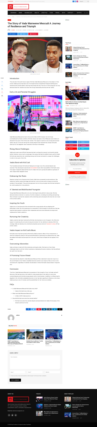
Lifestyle (44, 12)
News (20, 12)
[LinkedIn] (2, 88)
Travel (57, 12)
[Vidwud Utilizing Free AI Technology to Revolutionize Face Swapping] (68, 48)
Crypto (79, 12)
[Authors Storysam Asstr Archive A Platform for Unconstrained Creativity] (68, 74)
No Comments (40, 30)
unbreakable (34, 167)
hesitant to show (51, 224)
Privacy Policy (78, 177)
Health (37, 12)
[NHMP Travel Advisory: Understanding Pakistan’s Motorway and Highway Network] (16, 334)
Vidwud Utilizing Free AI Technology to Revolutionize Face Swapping (81, 49)
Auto (63, 12)
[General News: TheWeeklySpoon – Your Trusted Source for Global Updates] (53, 334)
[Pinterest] (2, 92)
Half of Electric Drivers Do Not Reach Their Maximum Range (75, 102)
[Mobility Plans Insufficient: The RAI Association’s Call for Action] (34, 334)
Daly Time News (27, 424)
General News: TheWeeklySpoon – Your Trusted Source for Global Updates (53, 342)
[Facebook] (2, 81)
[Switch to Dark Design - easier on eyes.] (85, 12)
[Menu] (87, 12)
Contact (70, 12)
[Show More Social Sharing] (40, 34)
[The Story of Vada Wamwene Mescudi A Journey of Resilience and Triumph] (35, 55)
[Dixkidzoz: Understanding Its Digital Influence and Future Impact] (68, 114)
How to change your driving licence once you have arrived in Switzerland (80, 57)
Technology (28, 12)
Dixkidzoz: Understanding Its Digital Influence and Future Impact (30, 1)
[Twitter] (2, 85)
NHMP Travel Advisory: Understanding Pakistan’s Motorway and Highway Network (15, 342)
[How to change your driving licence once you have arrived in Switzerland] (68, 57)
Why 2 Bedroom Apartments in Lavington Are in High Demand (80, 122)
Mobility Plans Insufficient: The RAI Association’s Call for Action (34, 342)
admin (13, 30)
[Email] (2, 95)
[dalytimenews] (18, 6)
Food (51, 12)
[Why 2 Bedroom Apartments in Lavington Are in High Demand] (68, 122)
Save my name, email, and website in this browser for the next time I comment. (28, 375)
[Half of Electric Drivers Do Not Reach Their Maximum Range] (77, 93)
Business (13, 12)
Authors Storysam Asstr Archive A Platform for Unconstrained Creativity (81, 74)
